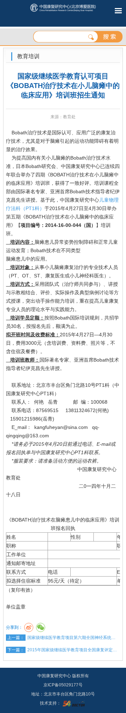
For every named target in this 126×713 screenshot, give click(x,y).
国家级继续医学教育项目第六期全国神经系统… (71, 637)
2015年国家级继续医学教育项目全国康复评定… (72, 649)
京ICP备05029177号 (63, 684)
